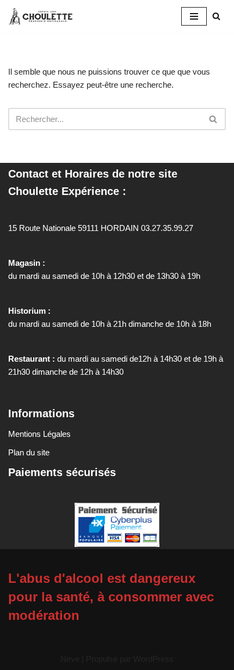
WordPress (153, 658)
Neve (69, 658)
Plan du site (29, 452)
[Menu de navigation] (194, 16)
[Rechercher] (216, 16)
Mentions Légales (39, 433)
